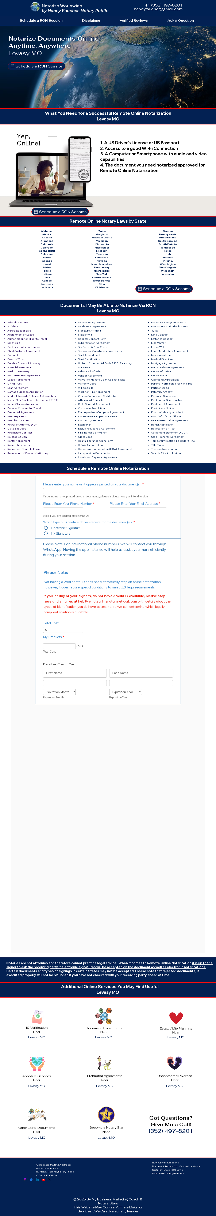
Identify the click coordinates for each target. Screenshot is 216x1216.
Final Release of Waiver (92, 432)
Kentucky (46, 283)
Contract (12, 355)
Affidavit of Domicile (91, 400)
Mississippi (101, 247)
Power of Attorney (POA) (22, 424)
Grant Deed (85, 436)
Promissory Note (18, 420)
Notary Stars (108, 1203)
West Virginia (167, 267)
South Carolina (167, 240)
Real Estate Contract (19, 432)
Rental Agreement (18, 440)
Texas (167, 250)
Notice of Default (161, 371)
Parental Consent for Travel (24, 408)
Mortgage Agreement (164, 363)
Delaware (46, 254)
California (46, 244)
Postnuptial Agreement (165, 404)
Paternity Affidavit (162, 391)
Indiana (47, 274)
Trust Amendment (89, 355)
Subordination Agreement (94, 342)
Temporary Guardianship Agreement (100, 351)
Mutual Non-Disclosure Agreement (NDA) (32, 400)
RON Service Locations (165, 1162)
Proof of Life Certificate (166, 416)
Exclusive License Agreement (96, 428)
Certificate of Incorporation (24, 347)
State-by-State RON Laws (167, 1169)
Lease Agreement (18, 379)
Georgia (47, 260)
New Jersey (101, 267)
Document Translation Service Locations (176, 1166)
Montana (102, 254)
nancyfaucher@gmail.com (158, 9)
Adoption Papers (17, 322)
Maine (102, 231)
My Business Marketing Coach (115, 1199)
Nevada (102, 260)
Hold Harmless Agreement (24, 375)
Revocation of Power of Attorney (27, 453)
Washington (168, 264)
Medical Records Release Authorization (31, 396)
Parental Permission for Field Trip (171, 383)
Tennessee (168, 247)
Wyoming (168, 274)
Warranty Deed (87, 383)
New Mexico (102, 270)
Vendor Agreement (90, 375)
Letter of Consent (162, 338)
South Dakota (168, 244)
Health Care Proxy (18, 371)
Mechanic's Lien (161, 355)
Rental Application (162, 424)
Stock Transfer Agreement (167, 436)
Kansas (47, 280)
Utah (168, 254)
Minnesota (102, 244)
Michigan (102, 240)
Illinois (47, 270)
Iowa (47, 277)
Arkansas (46, 240)
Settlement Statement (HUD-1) (169, 432)
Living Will (157, 347)
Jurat (154, 330)
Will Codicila (85, 387)
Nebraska (101, 257)
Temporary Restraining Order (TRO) (173, 440)
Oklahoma (102, 287)
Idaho (47, 267)
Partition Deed (160, 387)
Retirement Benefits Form (23, 449)
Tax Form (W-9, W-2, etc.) (93, 347)
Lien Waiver (158, 342)
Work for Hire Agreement (94, 391)
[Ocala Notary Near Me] (25, 1179)
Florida (46, 257)
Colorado (47, 247)
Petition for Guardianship (166, 400)
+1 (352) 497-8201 (163, 5)
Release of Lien (17, 436)
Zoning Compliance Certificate (97, 396)
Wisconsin (167, 270)
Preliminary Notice (162, 408)
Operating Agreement (165, 379)
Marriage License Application (25, 391)
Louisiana (46, 287)
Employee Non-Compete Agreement (101, 412)
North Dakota (102, 280)
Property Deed (16, 416)
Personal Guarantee (163, 396)
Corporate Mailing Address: (53, 1164)
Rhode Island (167, 237)
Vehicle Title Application (166, 453)
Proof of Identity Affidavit (167, 412)
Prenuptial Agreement (21, 412)
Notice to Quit (159, 375)
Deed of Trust (15, 359)
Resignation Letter (18, 445)
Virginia (168, 260)
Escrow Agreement (90, 420)
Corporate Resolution (91, 408)
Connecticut (47, 250)
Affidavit (12, 326)
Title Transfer (159, 445)
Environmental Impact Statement (98, 416)
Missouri (101, 250)
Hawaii (46, 264)
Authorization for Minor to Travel (27, 338)
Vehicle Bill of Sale (89, 371)
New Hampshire (101, 264)
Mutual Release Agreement (168, 367)
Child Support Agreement (94, 404)
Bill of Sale (13, 342)
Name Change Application (23, 404)
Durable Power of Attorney (24, 363)
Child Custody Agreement (23, 351)
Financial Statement (19, 367)
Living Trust (14, 383)
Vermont (167, 257)
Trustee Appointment (164, 449)
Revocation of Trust (163, 428)
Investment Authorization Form (170, 326)
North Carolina (101, 277)
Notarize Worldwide (47, 1168)
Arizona (47, 237)
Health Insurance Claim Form (95, 440)
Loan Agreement (17, 387)
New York (102, 274)
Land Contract (159, 334)
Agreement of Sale (19, 330)
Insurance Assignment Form (168, 322)
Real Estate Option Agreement (170, 420)
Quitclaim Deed (16, 428)
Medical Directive (162, 359)
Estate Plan (84, 424)
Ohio (102, 283)
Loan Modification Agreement (169, 351)
